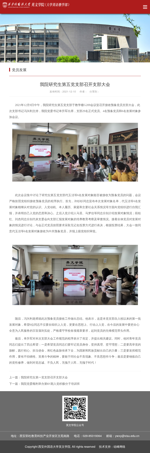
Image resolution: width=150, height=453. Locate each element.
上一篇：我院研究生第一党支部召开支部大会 (38, 377)
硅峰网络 (119, 446)
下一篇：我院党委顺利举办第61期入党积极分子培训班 (44, 383)
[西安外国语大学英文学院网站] (36, 5)
